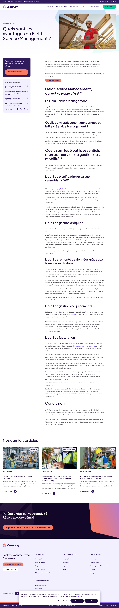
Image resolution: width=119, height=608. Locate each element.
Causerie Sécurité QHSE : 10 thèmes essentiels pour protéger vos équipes (15, 92)
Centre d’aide (9, 569)
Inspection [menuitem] (66, 566)
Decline (91, 600)
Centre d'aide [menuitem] (104, 1)
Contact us (108, 7)
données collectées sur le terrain (84, 346)
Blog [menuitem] (36, 566)
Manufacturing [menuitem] (95, 562)
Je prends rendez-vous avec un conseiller (14, 72)
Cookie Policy (81, 596)
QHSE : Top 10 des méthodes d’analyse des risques (13, 87)
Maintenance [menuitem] (66, 562)
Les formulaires (50, 297)
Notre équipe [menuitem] (39, 588)
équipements (73, 314)
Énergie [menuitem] (93, 573)
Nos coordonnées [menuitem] (40, 562)
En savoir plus (7, 491)
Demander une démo (12, 564)
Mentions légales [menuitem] (40, 569)
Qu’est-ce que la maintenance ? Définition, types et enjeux (14, 104)
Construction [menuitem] (94, 559)
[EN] (115, 1)
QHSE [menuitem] (64, 569)
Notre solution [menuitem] (39, 559)
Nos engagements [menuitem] (40, 585)
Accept (77, 600)
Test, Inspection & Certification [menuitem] (100, 566)
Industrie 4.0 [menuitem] (66, 559)
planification (63, 189)
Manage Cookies (63, 600)
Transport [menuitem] (93, 569)
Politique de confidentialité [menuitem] (43, 573)
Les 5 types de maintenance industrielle (13, 99)
